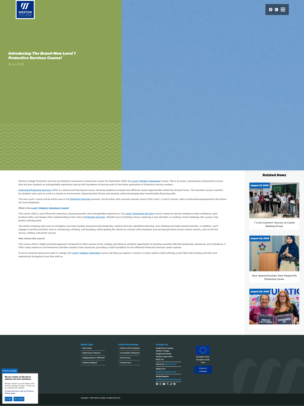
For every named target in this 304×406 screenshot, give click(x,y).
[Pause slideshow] (276, 9)
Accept (9, 399)
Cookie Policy (125, 363)
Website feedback (89, 363)
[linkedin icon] (174, 384)
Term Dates (87, 348)
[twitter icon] (168, 384)
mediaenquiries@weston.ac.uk (168, 379)
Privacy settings (10, 371)
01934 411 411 (170, 364)
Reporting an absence (91, 353)
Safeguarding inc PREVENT (93, 358)
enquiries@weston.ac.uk (166, 372)
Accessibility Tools (270, 9)
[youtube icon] (164, 384)
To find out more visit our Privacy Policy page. (19, 392)
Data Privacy (125, 358)
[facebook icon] (157, 384)
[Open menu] (283, 9)
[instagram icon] (160, 384)
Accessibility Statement (130, 353)
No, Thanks (19, 399)
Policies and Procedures (130, 348)
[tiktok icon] (171, 384)
